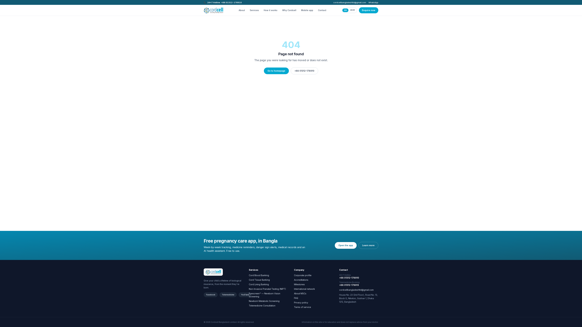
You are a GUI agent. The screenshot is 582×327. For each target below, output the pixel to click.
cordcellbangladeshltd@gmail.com (349, 2)
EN (345, 10)
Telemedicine (228, 295)
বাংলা (352, 10)
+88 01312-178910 (304, 70)
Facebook (210, 295)
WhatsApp (373, 2)
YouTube (245, 295)
